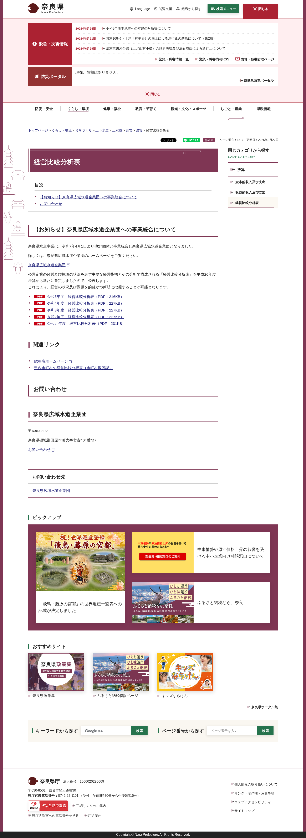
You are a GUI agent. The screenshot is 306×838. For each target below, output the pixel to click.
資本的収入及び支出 (250, 182)
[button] (140, 9)
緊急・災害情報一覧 (174, 59)
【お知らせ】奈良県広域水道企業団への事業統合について (88, 197)
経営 (129, 130)
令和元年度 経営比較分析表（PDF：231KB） (86, 323)
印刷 (210, 140)
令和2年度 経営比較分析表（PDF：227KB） (85, 317)
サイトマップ (244, 811)
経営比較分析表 (247, 203)
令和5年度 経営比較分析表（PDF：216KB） (85, 297)
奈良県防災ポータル (259, 80)
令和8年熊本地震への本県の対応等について (138, 28)
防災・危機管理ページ (257, 59)
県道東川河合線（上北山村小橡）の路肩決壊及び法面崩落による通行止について (166, 48)
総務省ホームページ (51, 361)
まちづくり (83, 130)
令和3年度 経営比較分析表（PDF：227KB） (85, 310)
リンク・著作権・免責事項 (254, 793)
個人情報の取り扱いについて (256, 784)
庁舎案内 (95, 815)
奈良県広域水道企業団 (47, 265)
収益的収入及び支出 (250, 192)
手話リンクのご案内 (91, 806)
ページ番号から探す (183, 730)
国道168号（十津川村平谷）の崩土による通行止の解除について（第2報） (161, 38)
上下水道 (102, 130)
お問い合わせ (51, 204)
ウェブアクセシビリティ (252, 802)
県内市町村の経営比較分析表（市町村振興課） (73, 368)
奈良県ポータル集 (264, 707)
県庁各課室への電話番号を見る (55, 815)
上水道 (117, 130)
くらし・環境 (62, 130)
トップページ (38, 130)
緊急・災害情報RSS (214, 59)
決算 (139, 130)
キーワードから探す (57, 730)
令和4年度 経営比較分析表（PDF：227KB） (85, 303)
